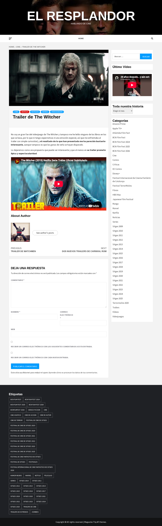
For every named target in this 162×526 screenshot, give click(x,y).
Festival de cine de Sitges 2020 (23, 431)
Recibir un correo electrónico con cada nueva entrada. (39, 357)
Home (81, 38)
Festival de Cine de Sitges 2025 (23, 451)
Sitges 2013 (118, 244)
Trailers (116, 307)
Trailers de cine (29, 507)
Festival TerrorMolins (122, 185)
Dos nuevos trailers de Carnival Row (84, 249)
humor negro (16, 475)
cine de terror (17, 420)
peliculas (48, 475)
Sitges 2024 (118, 294)
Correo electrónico (66, 315)
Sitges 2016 (118, 257)
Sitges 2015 (118, 253)
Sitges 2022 (118, 285)
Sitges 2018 (118, 266)
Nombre (15, 312)
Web (13, 329)
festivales (33, 462)
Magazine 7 (89, 522)
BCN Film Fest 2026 (121, 151)
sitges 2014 (41, 486)
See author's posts (45, 232)
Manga (115, 203)
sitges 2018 (15, 496)
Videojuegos (57, 112)
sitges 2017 (41, 491)
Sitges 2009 (118, 226)
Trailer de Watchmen (23, 249)
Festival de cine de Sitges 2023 (23, 446)
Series (45, 112)
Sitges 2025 (118, 298)
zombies (35, 512)
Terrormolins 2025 (121, 303)
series (13, 481)
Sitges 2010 (118, 230)
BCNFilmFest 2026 (17, 410)
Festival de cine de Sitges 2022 (23, 441)
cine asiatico (16, 415)
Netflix (25, 112)
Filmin (115, 190)
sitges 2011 (37, 481)
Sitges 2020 (118, 275)
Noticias (35, 112)
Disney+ (116, 173)
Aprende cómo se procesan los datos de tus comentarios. (73, 372)
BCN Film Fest (119, 137)
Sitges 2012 (118, 239)
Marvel (116, 208)
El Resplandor (81, 16)
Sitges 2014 (118, 248)
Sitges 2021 (118, 280)
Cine (16, 112)
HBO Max (117, 194)
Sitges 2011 (118, 235)
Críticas (116, 164)
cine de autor (45, 415)
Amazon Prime (119, 124)
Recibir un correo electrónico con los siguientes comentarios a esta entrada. (51, 346)
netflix (38, 475)
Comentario (17, 280)
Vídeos (116, 312)
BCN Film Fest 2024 (121, 142)
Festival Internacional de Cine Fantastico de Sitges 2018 (32, 468)
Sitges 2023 (118, 289)
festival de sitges (18, 462)
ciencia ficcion (34, 410)
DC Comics (117, 169)
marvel (28, 475)
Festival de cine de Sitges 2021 (23, 436)
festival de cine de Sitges (36, 420)
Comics (116, 160)
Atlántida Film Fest (121, 133)
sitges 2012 (15, 486)
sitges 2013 (28, 486)
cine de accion (30, 415)
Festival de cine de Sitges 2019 (23, 425)
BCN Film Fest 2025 (121, 146)
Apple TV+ (117, 128)
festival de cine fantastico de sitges (26, 457)
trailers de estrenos (19, 512)
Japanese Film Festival (123, 199)
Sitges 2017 (118, 262)
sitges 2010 (24, 481)
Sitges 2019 (118, 271)
